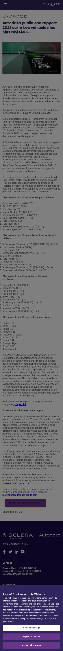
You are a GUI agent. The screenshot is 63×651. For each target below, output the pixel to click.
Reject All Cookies (31, 636)
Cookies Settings (31, 628)
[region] (31, 618)
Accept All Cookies (31, 645)
